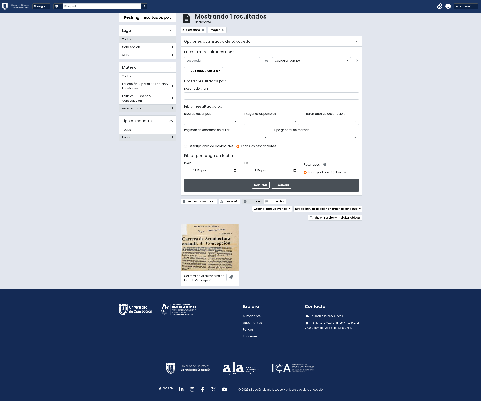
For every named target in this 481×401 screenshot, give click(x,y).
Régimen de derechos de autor (207, 130)
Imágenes (250, 336)
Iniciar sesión (464, 6)
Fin (246, 163)
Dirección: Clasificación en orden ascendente (326, 209)
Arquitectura (147, 109)
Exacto (341, 172)
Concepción (147, 48)
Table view (277, 201)
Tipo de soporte (137, 120)
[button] (440, 6)
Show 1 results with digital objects (337, 217)
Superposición (318, 172)
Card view (255, 201)
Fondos (248, 329)
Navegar (40, 6)
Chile (147, 56)
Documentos (252, 323)
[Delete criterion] (357, 60)
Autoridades (252, 316)
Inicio (187, 163)
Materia (129, 67)
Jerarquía (231, 201)
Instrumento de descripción (324, 114)
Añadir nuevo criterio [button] (202, 71)
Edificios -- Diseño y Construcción (147, 98)
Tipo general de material (292, 130)
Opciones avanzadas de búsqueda (217, 41)
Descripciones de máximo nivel (211, 146)
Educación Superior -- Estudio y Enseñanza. (147, 86)
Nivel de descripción (198, 114)
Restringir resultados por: (147, 17)
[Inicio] (17, 6)
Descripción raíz (196, 88)
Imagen (147, 138)
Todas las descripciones (258, 146)
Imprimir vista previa (201, 201)
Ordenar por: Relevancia (271, 209)
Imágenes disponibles (260, 114)
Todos (126, 39)
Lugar (127, 30)
